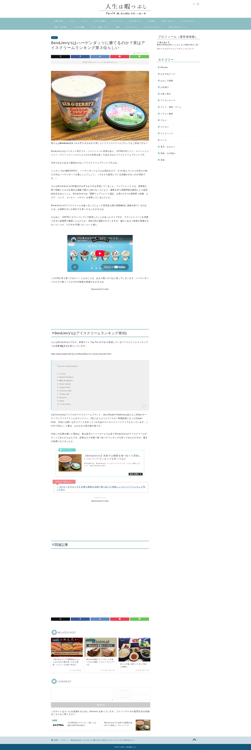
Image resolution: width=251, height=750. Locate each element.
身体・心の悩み (60, 27)
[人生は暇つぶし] (125, 15)
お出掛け (152, 21)
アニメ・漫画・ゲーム (100, 27)
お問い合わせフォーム (178, 27)
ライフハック (117, 21)
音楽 (118, 27)
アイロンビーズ (188, 21)
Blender (164, 67)
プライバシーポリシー (153, 27)
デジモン (165, 127)
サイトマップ (131, 27)
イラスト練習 (79, 27)
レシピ (84, 21)
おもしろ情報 (99, 21)
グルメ (72, 21)
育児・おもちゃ (168, 21)
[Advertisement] (80, 306)
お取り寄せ (58, 21)
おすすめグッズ (135, 21)
